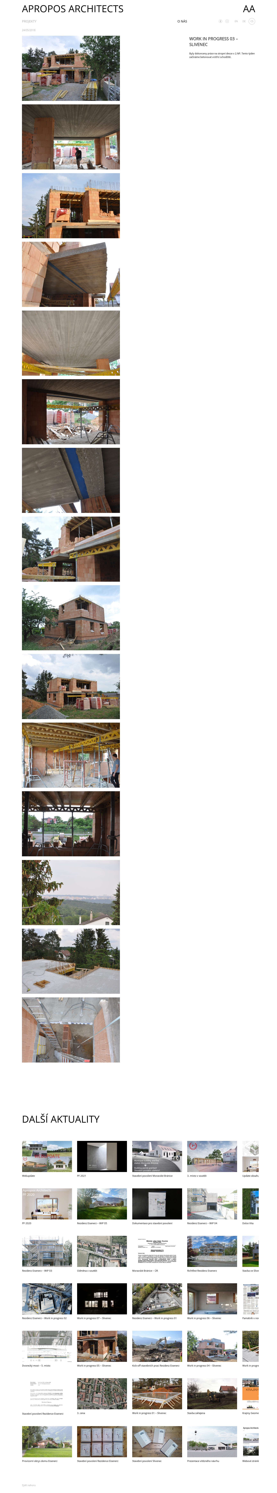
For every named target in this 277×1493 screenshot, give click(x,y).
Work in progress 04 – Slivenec (204, 1365)
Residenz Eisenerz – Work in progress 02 (44, 1318)
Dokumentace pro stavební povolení (152, 1223)
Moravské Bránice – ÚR (145, 1270)
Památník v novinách (253, 1318)
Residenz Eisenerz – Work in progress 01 (154, 1318)
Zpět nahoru (29, 1485)
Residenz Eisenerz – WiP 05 (92, 1223)
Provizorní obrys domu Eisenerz (39, 1461)
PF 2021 (81, 1175)
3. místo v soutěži (197, 1175)
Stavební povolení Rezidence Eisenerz (42, 1413)
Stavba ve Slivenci (252, 1270)
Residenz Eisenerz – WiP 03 (37, 1270)
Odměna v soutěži (87, 1270)
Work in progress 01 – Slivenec (149, 1413)
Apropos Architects (73, 8)
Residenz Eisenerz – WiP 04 (202, 1223)
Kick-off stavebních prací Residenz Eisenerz (155, 1365)
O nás (182, 21)
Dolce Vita (247, 1223)
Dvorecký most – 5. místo (36, 1365)
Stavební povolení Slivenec (147, 1461)
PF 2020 (26, 1223)
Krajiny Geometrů (252, 1413)
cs (252, 21)
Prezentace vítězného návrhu (203, 1461)
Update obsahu (250, 1175)
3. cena (81, 1413)
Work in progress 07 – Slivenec (94, 1318)
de (244, 21)
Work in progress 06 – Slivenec (204, 1318)
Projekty (29, 21)
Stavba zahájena (196, 1413)
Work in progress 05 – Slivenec (94, 1365)
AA (249, 8)
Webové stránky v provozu (257, 1461)
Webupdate (28, 1175)
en (236, 21)
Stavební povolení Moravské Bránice (152, 1175)
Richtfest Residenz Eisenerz (202, 1270)
